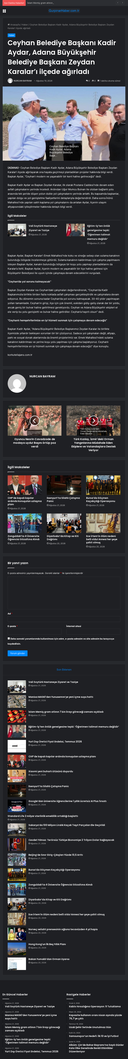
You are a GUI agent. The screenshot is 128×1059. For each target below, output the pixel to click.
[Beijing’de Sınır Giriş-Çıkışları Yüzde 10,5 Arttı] (17, 859)
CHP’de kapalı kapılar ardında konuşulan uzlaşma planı (25, 501)
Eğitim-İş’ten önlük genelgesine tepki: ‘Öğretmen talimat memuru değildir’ (73, 726)
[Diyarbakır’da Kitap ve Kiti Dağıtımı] (64, 523)
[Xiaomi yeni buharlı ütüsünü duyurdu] (17, 776)
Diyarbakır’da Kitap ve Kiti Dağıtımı (63, 537)
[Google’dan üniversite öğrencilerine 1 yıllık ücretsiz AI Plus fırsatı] (17, 805)
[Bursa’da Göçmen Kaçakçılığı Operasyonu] (103, 485)
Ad (10, 613)
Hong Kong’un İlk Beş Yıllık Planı (47, 944)
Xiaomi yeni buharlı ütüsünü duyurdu (50, 771)
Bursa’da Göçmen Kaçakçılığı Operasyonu (100, 499)
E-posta (13, 626)
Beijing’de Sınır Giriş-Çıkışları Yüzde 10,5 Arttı (55, 855)
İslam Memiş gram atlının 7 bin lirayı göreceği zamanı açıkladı (58, 3)
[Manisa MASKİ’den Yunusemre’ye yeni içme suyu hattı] (17, 701)
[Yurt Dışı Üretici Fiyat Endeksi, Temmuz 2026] (17, 746)
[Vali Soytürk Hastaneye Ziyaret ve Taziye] (17, 230)
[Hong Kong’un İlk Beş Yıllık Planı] (17, 949)
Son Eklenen (64, 669)
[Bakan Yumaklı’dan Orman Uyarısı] (17, 963)
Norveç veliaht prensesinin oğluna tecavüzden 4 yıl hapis (63, 929)
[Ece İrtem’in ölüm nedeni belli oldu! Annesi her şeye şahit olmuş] (103, 523)
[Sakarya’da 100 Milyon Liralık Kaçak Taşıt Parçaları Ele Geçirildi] (17, 829)
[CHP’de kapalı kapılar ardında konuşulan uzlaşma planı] (25, 485)
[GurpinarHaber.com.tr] (64, 10)
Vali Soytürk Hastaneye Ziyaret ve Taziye (53, 682)
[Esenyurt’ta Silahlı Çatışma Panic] (64, 485)
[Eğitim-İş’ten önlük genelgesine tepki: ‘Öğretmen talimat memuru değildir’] (75, 230)
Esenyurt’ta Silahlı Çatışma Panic (63, 499)
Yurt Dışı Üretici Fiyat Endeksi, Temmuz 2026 (55, 741)
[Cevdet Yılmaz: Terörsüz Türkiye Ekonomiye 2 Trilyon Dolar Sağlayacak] (17, 844)
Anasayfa (15, 24)
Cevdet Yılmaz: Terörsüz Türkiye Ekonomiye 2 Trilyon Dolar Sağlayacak (71, 840)
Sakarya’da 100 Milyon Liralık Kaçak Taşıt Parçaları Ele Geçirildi (66, 825)
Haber (25, 24)
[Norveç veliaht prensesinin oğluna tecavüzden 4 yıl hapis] (17, 934)
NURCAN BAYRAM (23, 80)
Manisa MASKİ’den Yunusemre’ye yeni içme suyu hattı (60, 697)
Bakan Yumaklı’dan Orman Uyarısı (49, 959)
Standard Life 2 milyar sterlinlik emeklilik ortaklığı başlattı (43, 816)
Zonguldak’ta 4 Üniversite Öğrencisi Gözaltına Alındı (24, 537)
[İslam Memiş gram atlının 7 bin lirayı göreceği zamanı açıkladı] (17, 716)
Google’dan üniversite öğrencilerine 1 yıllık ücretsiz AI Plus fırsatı (67, 801)
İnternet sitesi (73, 626)
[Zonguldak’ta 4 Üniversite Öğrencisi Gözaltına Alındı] (25, 523)
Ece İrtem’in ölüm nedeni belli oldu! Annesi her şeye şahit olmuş (101, 539)
